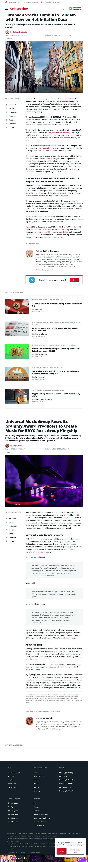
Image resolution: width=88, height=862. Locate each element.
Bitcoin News (37, 300)
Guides (36, 787)
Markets (11, 776)
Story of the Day (70, 345)
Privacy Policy (38, 825)
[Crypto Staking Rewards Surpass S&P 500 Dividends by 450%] (17, 397)
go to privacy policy (75, 851)
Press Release (13, 787)
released (64, 101)
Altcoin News (37, 390)
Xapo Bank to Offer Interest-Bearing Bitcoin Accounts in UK (57, 304)
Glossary (36, 791)
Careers (36, 811)
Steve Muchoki (39, 377)
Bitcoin (28, 227)
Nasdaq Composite (45, 145)
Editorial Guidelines (40, 814)
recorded (62, 232)
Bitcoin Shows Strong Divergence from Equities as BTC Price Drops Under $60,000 (56, 349)
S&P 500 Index (45, 148)
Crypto (10, 780)
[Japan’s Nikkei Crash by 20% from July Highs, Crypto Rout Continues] (17, 329)
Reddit (11, 120)
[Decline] (83, 840)
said (48, 158)
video (45, 638)
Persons (36, 780)
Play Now (68, 858)
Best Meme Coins (65, 787)
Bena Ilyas (38, 309)
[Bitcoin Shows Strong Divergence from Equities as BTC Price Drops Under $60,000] (17, 352)
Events (35, 783)
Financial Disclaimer (40, 822)
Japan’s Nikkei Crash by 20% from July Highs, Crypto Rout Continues (55, 329)
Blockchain (12, 783)
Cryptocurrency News (50, 300)
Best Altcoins (64, 776)
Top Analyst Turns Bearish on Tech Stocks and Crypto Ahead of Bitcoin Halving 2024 (55, 372)
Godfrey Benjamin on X (44, 270)
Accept (61, 851)
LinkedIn (12, 124)
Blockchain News (32, 711)
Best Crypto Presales (66, 780)
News (37, 244)
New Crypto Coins (65, 783)
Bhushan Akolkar (40, 334)
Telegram (12, 116)
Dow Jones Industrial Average (59, 132)
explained (40, 557)
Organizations (38, 776)
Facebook (12, 105)
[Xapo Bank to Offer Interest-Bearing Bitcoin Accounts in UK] (17, 307)
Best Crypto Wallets (66, 791)
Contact (36, 807)
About (35, 803)
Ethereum (43, 232)
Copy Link (12, 127)
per (31, 229)
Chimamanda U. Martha (43, 399)
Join (74, 280)
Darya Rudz (17, 446)
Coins (35, 772)
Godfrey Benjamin (20, 32)
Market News (30, 244)
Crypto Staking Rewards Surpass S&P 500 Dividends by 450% (56, 395)
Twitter (11, 108)
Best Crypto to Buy (66, 772)
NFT (77, 515)
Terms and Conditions (41, 818)
